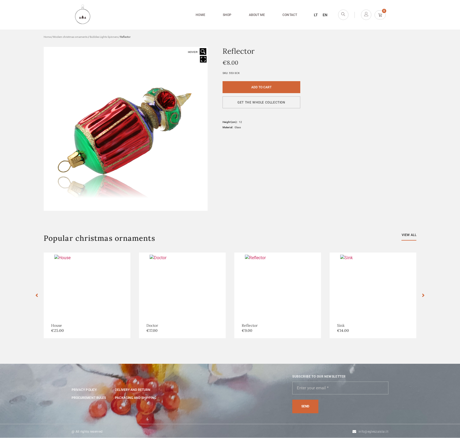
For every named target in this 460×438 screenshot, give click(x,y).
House (56, 325)
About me (257, 15)
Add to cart (261, 87)
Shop (227, 15)
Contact (289, 15)
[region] (69, 399)
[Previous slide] (36, 295)
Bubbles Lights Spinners (104, 36)
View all (409, 235)
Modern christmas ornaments (70, 36)
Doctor (152, 325)
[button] (261, 102)
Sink (341, 325)
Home (200, 15)
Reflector (250, 325)
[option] (87, 295)
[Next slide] (423, 295)
